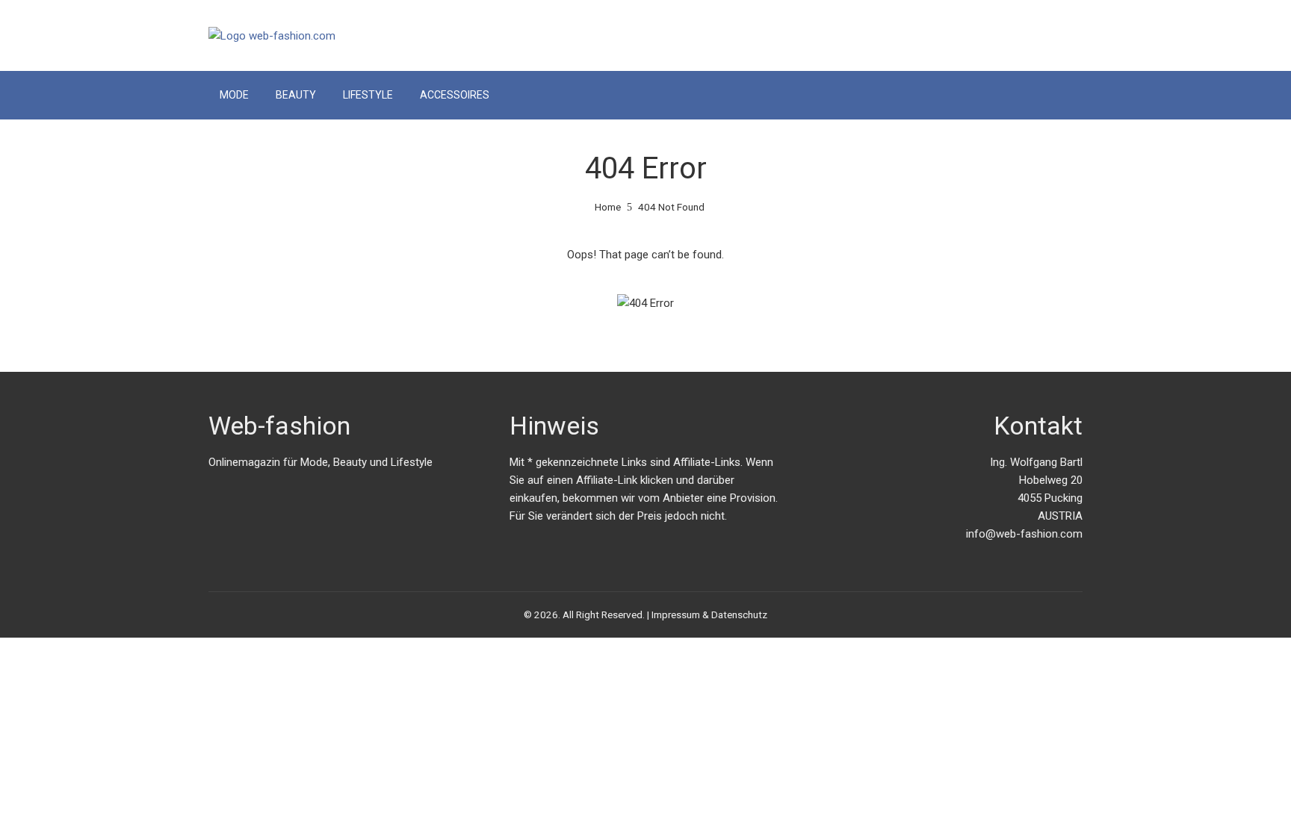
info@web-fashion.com (1024, 534)
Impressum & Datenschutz (709, 614)
